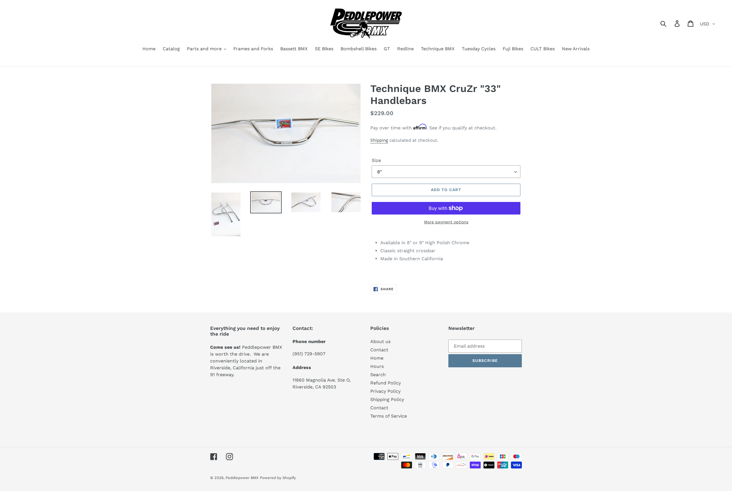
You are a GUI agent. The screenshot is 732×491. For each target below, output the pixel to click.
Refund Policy (385, 383)
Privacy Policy (385, 391)
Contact (379, 349)
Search (378, 374)
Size (376, 160)
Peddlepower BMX (242, 478)
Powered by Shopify (278, 478)
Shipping (379, 140)
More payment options (446, 222)
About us (380, 341)
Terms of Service (388, 416)
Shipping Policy (387, 399)
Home (376, 358)
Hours (377, 366)
